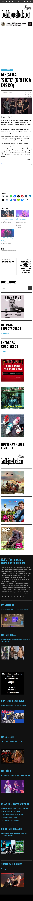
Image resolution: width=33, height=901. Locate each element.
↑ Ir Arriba (16, 899)
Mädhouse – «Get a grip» (9, 817)
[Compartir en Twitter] (25, 93)
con (8, 775)
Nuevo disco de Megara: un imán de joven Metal (7, 218)
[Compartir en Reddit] (31, 95)
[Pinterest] (15, 1)
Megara (11, 250)
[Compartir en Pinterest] (31, 93)
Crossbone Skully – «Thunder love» (12, 814)
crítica (4, 250)
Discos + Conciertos (7, 70)
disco (8, 250)
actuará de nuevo (11, 869)
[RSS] (18, 1)
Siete (15, 250)
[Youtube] (27, 1)
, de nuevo (23, 775)
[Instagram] (9, 1)
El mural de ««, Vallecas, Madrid (14, 609)
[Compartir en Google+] (28, 93)
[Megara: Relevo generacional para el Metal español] (22, 213)
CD (2, 250)
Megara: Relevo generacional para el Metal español (21, 219)
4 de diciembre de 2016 (7, 92)
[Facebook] (6, 1)
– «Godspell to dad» (10, 811)
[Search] (3, 1)
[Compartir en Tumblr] (23, 95)
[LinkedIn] (12, 1)
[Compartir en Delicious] (28, 95)
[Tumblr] (21, 1)
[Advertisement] (16, 49)
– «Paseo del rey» (14, 808)
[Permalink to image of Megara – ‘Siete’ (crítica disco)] (16, 105)
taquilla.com (5, 333)
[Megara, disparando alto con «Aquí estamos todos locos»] (7, 233)
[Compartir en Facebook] (23, 93)
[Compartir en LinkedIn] (25, 95)
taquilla (3, 351)
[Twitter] (24, 1)
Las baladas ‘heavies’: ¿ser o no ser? (12, 741)
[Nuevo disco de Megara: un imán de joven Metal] (7, 213)
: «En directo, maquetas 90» (14, 705)
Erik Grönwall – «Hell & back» (10, 820)
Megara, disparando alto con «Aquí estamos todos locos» (7, 239)
